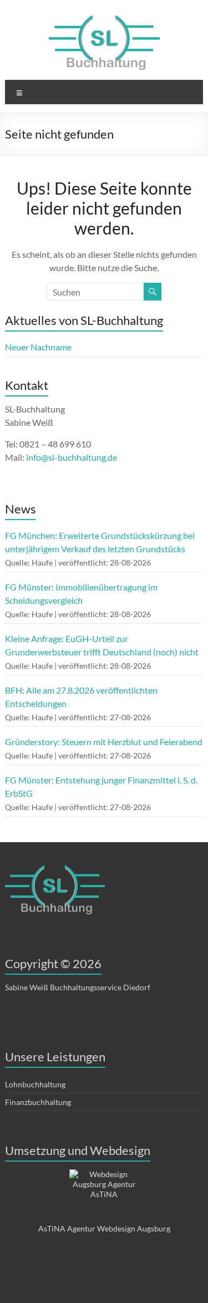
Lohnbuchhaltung (35, 1084)
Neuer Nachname (38, 347)
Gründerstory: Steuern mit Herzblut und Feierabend (103, 741)
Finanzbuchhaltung (38, 1102)
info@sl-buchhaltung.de (71, 457)
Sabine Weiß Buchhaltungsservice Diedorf (77, 987)
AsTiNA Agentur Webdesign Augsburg (104, 1228)
